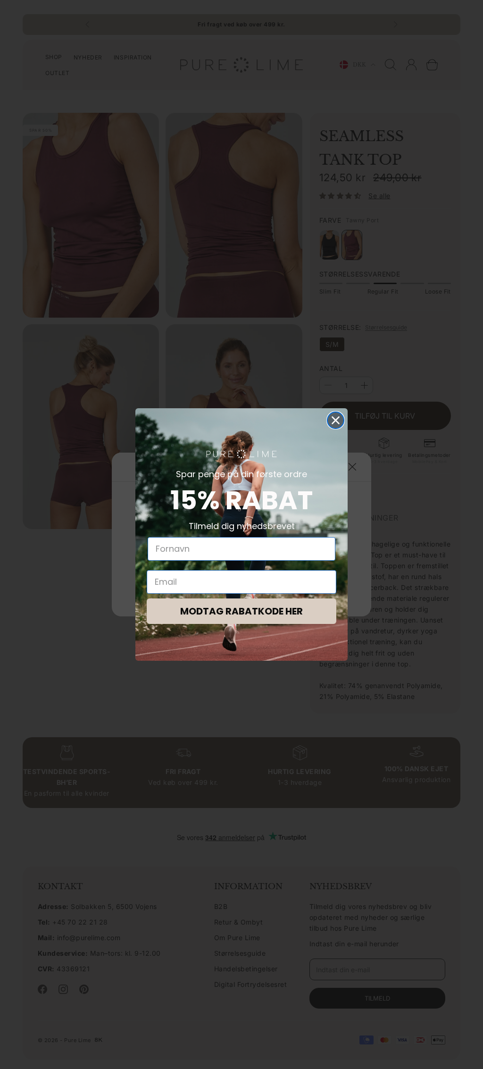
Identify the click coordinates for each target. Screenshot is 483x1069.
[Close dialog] (335, 420)
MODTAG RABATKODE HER (241, 611)
